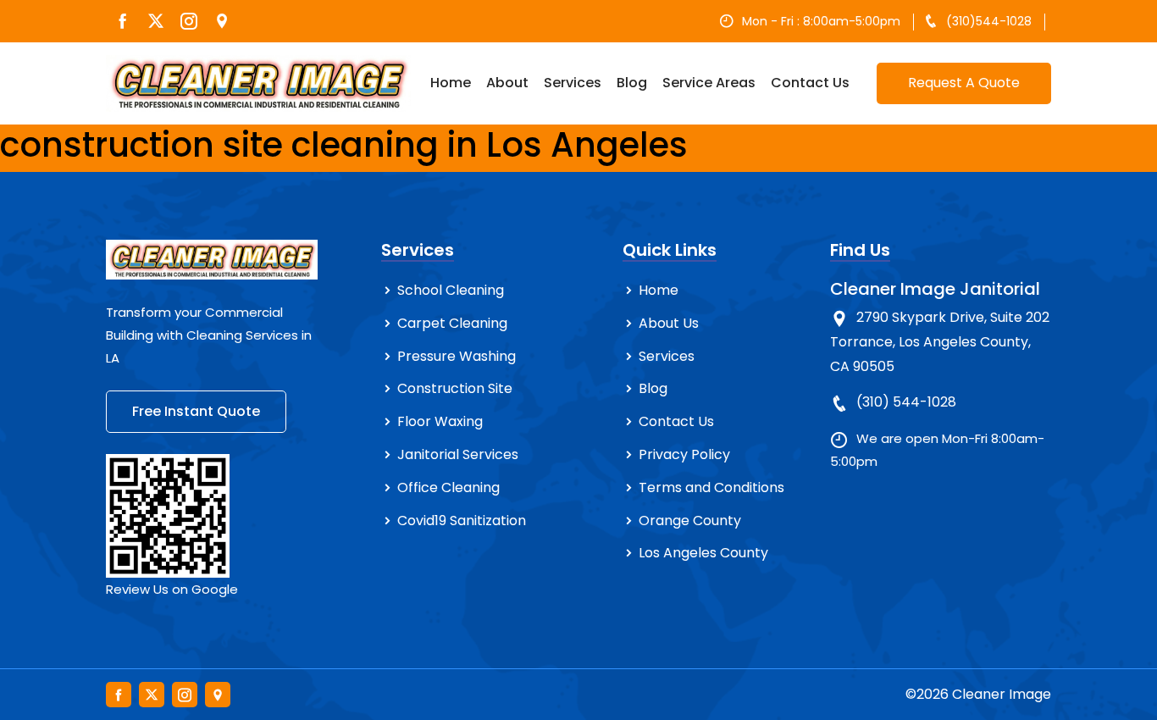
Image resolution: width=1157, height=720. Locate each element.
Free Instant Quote (196, 411)
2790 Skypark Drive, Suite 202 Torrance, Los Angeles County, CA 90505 (939, 341)
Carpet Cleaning (452, 323)
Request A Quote (964, 82)
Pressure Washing (456, 356)
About (507, 82)
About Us (669, 323)
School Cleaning (450, 290)
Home (450, 82)
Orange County (690, 520)
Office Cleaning (448, 487)
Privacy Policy (684, 454)
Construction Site (454, 388)
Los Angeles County (703, 552)
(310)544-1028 (989, 21)
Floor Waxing (440, 421)
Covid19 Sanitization (461, 520)
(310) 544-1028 (906, 402)
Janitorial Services (457, 454)
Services (572, 82)
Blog (632, 82)
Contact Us (810, 82)
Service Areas (709, 82)
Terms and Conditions (711, 487)
